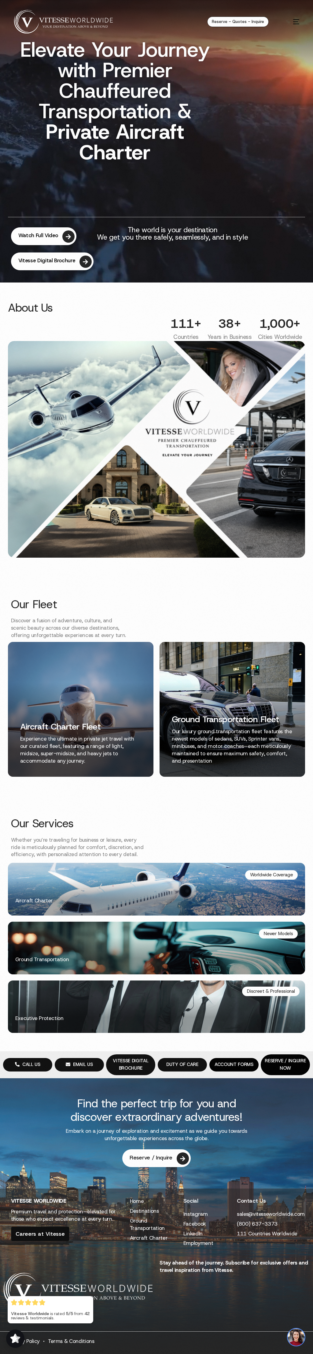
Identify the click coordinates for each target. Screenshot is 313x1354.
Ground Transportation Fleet (225, 719)
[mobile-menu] (289, 21)
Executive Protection (39, 1018)
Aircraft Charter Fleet (60, 726)
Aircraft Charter (34, 900)
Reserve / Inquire (151, 1157)
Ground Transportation (42, 959)
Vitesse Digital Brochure (46, 260)
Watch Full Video (38, 235)
